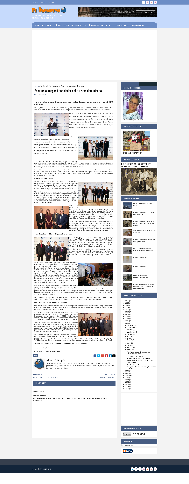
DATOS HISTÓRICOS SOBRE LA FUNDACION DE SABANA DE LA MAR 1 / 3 (144, 250)
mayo (129, 341)
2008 (127, 386)
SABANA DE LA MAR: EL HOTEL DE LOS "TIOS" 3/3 (144, 231)
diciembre (131, 325)
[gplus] (140, 469)
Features (47, 25)
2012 (127, 378)
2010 (127, 382)
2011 (127, 380)
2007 (127, 389)
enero (129, 350)
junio (129, 339)
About (43, 2)
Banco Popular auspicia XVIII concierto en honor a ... (140, 361)
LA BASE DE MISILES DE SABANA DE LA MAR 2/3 (144, 204)
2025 (127, 303)
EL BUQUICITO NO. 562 (135, 356)
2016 (127, 323)
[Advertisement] (87, 39)
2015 (127, 371)
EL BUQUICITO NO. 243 (140, 257)
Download (40, 30)
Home (35, 2)
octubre (130, 330)
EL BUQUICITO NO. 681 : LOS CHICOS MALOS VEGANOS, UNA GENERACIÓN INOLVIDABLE (136, 165)
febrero (130, 347)
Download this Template (101, 25)
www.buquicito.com (53, 351)
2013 (127, 375)
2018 (127, 319)
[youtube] (151, 2)
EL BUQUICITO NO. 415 (139, 266)
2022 (127, 310)
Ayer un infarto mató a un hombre (139, 358)
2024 (127, 305)
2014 (127, 373)
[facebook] (143, 2)
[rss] (147, 469)
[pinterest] (155, 469)
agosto (130, 334)
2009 (127, 384)
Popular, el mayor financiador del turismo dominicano (138, 353)
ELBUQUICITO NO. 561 (135, 364)
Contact (52, 2)
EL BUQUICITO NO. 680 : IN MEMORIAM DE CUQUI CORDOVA (144, 240)
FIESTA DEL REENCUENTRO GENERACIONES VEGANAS (140, 276)
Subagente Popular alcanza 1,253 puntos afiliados (141, 368)
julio (129, 336)
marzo (129, 345)
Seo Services (63, 25)
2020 (127, 314)
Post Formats (122, 25)
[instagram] (147, 2)
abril (129, 343)
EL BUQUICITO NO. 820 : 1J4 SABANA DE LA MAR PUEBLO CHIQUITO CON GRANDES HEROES (143, 286)
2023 (127, 307)
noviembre (131, 327)
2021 (127, 312)
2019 (127, 316)
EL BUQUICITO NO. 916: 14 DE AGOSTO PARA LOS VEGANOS (144, 213)
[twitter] (132, 469)
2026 (127, 301)
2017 (127, 321)
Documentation (79, 25)
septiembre (131, 332)
